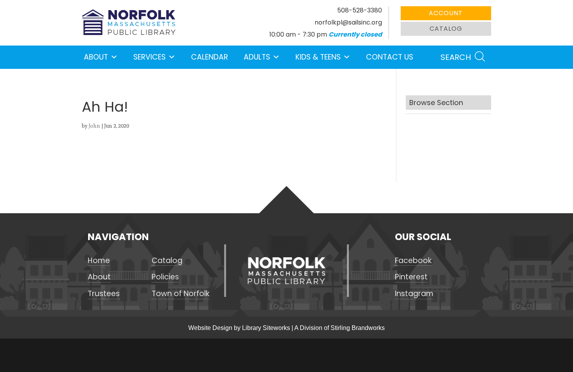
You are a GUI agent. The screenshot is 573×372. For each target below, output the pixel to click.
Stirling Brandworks (358, 328)
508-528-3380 (359, 10)
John (94, 126)
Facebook (413, 261)
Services (149, 57)
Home (99, 261)
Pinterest (411, 277)
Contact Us (389, 57)
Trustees (104, 294)
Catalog (446, 28)
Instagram (414, 294)
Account (446, 13)
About (96, 57)
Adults (257, 57)
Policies (165, 277)
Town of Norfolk (180, 294)
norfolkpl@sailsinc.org (348, 22)
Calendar (209, 57)
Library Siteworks (266, 328)
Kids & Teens (318, 57)
